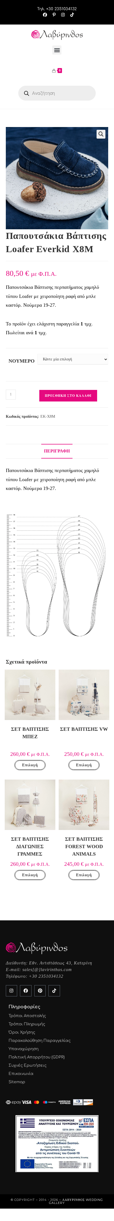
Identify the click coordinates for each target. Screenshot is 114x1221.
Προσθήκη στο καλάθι (68, 395)
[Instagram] (11, 991)
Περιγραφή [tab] (57, 451)
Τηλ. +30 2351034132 (57, 9)
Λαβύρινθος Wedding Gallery (76, 1201)
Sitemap (17, 1082)
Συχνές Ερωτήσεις (27, 1065)
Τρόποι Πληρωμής (27, 1024)
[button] (56, 50)
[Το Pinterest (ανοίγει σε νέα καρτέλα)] (54, 14)
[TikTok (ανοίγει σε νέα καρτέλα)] (71, 14)
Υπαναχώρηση (23, 1049)
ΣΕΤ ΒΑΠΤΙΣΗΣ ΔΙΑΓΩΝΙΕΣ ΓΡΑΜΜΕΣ (30, 846)
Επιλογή (30, 765)
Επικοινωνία (21, 1074)
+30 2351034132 (46, 976)
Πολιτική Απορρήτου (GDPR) (37, 1057)
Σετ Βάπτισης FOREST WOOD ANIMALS (84, 846)
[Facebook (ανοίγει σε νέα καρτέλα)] (45, 14)
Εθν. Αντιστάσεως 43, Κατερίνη (60, 963)
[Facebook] (26, 991)
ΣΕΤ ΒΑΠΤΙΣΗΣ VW (84, 729)
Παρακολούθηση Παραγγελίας (40, 1041)
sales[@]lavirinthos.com (47, 969)
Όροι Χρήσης (22, 1032)
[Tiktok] (54, 991)
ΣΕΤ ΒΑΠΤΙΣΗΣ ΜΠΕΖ (30, 732)
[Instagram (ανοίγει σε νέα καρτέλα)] (63, 14)
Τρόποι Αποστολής (27, 1016)
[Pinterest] (40, 991)
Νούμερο (22, 361)
